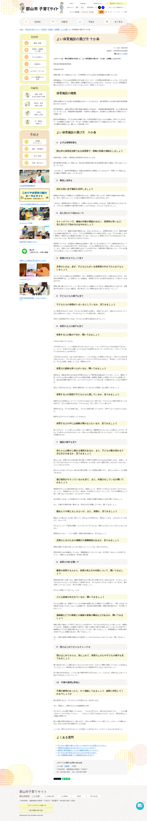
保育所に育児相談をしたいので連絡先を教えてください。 (78, 750)
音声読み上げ (97, 3)
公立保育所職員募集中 (28, 186)
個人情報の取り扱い (36, 810)
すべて (110, 12)
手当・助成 (37, 156)
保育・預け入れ (37, 163)
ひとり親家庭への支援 (38, 78)
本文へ (72, 3)
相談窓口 (37, 64)
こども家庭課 (64, 796)
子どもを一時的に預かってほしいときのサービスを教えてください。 (82, 745)
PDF (125, 12)
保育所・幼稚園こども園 (37, 50)
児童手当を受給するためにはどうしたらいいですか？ (77, 748)
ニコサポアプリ (25, 279)
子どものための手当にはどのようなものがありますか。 (78, 753)
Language (83, 3)
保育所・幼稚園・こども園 (57, 29)
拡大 (82, 7)
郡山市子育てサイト (33, 29)
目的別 (44, 29)
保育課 (66, 766)
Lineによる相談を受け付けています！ (33, 260)
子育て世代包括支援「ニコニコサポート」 (33, 298)
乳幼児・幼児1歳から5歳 (38, 104)
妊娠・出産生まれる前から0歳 (38, 95)
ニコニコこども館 (26, 223)
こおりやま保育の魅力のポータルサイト (34, 204)
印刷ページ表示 (122, 54)
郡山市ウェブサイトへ (116, 3)
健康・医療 (37, 43)
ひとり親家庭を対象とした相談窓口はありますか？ (76, 755)
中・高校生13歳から (38, 122)
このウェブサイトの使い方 (36, 805)
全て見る (118, 22)
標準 (77, 7)
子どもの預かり (37, 57)
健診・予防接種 (37, 149)
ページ (118, 12)
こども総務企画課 (49, 796)
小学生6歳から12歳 (38, 113)
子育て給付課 (94, 796)
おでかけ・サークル (37, 71)
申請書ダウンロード (37, 142)
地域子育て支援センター (28, 242)
